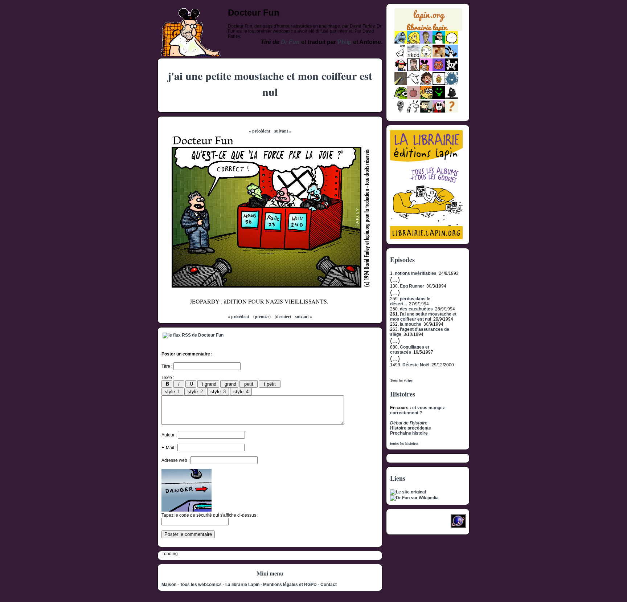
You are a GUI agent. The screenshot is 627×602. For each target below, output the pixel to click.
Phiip (344, 42)
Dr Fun (290, 42)
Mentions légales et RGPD (290, 584)
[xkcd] (413, 55)
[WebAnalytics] (404, 523)
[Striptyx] (426, 83)
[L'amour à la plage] (439, 83)
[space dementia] (451, 69)
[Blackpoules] (451, 97)
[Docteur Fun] (426, 69)
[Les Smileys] (439, 97)
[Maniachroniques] (426, 97)
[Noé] (400, 83)
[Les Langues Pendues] (400, 97)
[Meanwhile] (451, 83)
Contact (328, 584)
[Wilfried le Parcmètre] (400, 111)
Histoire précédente (410, 428)
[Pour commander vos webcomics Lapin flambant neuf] (428, 30)
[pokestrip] (400, 69)
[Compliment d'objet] (413, 97)
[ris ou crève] (413, 111)
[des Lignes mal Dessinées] (426, 55)
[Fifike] (400, 55)
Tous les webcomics (201, 584)
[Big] (439, 55)
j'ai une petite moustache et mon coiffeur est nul (423, 317)
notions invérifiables (416, 273)
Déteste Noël (415, 364)
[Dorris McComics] (439, 69)
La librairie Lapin (242, 584)
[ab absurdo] (451, 42)
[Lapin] (400, 42)
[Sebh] (439, 42)
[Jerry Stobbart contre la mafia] (426, 111)
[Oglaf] (413, 42)
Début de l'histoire (408, 423)
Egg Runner (412, 286)
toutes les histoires (404, 443)
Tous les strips (401, 380)
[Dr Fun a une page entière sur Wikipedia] (414, 497)
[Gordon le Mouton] (413, 83)
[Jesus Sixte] (413, 69)
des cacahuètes (416, 309)
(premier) (262, 316)
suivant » (282, 131)
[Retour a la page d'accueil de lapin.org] (428, 22)
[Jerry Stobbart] (439, 111)
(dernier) (283, 316)
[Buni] (451, 55)
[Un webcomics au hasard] (451, 111)
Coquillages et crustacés (409, 350)
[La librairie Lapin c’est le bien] (426, 237)
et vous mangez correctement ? (417, 410)
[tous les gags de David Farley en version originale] (408, 492)
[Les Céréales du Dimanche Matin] (426, 42)
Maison (168, 584)
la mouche (410, 324)
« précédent (259, 131)
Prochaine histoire (409, 433)
